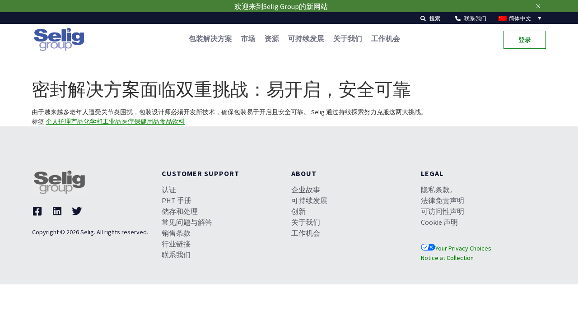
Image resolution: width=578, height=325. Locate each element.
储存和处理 (180, 211)
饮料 (178, 121)
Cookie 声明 (439, 222)
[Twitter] (77, 211)
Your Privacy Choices (463, 248)
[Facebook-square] (37, 211)
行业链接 (176, 243)
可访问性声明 (442, 211)
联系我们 (176, 254)
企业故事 (305, 189)
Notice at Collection (447, 258)
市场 (248, 38)
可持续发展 (306, 38)
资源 (272, 38)
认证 (169, 189)
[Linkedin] (57, 211)
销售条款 (176, 232)
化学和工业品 (102, 121)
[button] (430, 17)
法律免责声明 (442, 200)
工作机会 (385, 38)
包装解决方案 (210, 38)
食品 (165, 121)
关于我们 (347, 38)
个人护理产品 (65, 121)
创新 (298, 211)
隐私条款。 (439, 189)
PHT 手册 (176, 200)
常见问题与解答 (187, 222)
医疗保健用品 (140, 121)
